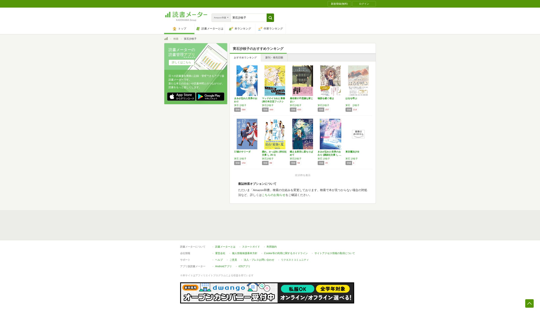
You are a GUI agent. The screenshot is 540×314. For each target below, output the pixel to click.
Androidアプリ (223, 266)
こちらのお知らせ (273, 195)
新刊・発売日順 (274, 57)
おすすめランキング (245, 57)
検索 (175, 38)
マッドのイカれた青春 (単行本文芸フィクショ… (273, 101)
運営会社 (220, 253)
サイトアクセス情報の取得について (335, 253)
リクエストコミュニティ (295, 260)
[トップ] (166, 39)
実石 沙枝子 (240, 105)
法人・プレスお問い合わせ (259, 260)
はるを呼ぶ (351, 98)
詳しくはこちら (181, 62)
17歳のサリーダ (242, 151)
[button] (270, 17)
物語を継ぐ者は (326, 98)
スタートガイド (251, 246)
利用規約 (272, 246)
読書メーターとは (225, 246)
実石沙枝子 (268, 105)
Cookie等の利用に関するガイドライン (286, 253)
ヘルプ (219, 260)
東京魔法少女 (352, 151)
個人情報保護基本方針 (244, 253)
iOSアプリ (244, 266)
